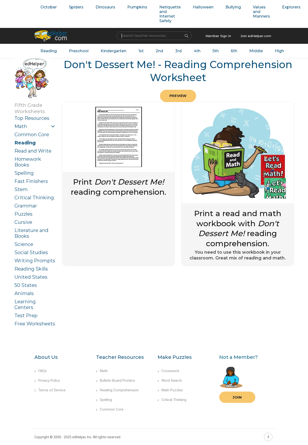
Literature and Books (31, 233)
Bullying (233, 7)
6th (234, 51)
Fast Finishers (31, 181)
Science (23, 244)
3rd (178, 51)
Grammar (25, 206)
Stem (21, 189)
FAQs (42, 371)
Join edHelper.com (256, 36)
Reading (48, 51)
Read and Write (32, 151)
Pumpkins (137, 7)
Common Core (31, 134)
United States (30, 277)
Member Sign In (218, 36)
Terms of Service (51, 390)
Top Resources (31, 118)
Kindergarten (113, 51)
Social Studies (31, 252)
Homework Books (27, 162)
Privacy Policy (49, 380)
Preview (178, 96)
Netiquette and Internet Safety (170, 14)
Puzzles (23, 214)
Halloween (203, 7)
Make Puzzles (175, 357)
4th (197, 51)
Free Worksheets (34, 324)
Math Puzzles (172, 390)
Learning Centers (25, 304)
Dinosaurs (105, 7)
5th (215, 51)
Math (20, 126)
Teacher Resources (120, 357)
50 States (25, 285)
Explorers (291, 7)
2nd (159, 51)
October (48, 7)
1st (141, 51)
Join (237, 397)
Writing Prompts (34, 261)
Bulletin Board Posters (117, 380)
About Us (46, 357)
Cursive (23, 222)
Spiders (76, 7)
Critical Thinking (34, 197)
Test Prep (26, 315)
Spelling (24, 173)
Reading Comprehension (119, 390)
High (279, 51)
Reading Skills (31, 269)
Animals (24, 293)
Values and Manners (261, 12)
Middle (256, 51)
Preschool (79, 51)
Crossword (170, 371)
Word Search (171, 380)
